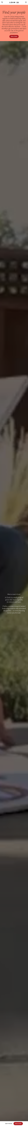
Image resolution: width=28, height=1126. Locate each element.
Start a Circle (14, 36)
